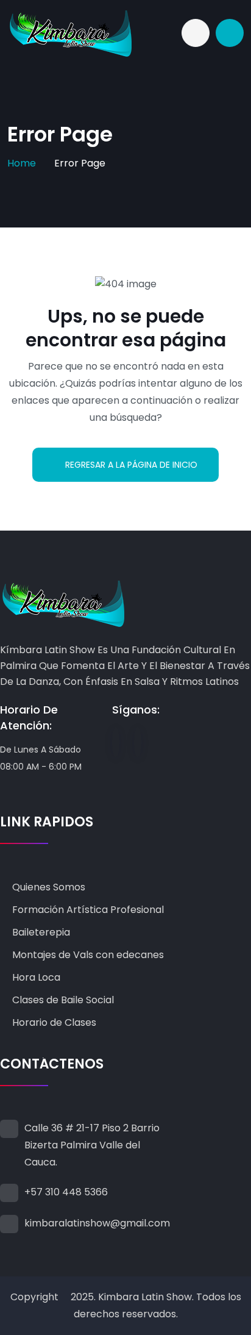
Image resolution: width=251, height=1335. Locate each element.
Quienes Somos (48, 887)
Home (21, 163)
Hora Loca (36, 977)
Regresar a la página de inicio (131, 465)
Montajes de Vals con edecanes (88, 954)
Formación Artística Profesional (88, 909)
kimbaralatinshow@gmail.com (97, 1223)
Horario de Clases (54, 1022)
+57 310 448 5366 (66, 1192)
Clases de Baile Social (63, 999)
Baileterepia (41, 932)
